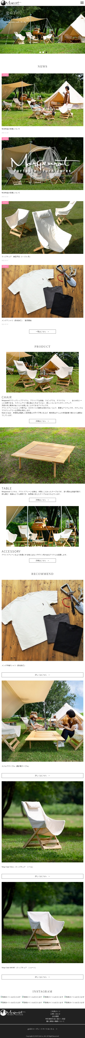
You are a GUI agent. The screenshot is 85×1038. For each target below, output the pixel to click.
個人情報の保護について (55, 1021)
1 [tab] (39, 52)
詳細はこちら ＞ (42, 421)
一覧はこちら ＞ (42, 331)
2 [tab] (42, 52)
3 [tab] (46, 52)
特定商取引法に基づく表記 (55, 1019)
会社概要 (55, 1016)
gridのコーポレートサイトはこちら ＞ (42, 1029)
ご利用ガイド (55, 1011)
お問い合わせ (55, 1014)
